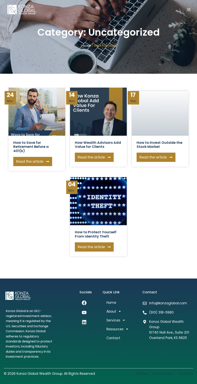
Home (87, 46)
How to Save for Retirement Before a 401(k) (31, 146)
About (111, 311)
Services (113, 320)
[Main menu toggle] (188, 9)
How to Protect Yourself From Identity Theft (95, 234)
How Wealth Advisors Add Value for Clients (98, 144)
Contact (113, 338)
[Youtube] (84, 312)
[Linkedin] (84, 322)
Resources (115, 329)
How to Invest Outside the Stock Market (159, 144)
